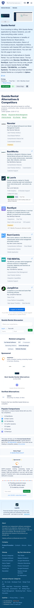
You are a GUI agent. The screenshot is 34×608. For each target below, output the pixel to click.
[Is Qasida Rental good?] (13, 86)
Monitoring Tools (20, 591)
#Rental (24, 117)
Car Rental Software (10, 342)
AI (2, 582)
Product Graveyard (23, 566)
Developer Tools (16, 582)
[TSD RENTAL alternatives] (3, 260)
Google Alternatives (23, 560)
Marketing (25, 586)
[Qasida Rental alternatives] (5, 15)
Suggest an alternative (17, 309)
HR (20, 588)
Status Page (20, 86)
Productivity (17, 586)
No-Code (7, 582)
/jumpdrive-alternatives (8, 286)
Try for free (10, 197)
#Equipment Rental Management (17, 114)
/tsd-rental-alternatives (8, 257)
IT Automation (26, 342)
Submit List (5, 568)
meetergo (16, 467)
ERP (19, 342)
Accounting (5, 588)
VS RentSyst (8, 431)
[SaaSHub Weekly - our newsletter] (24, 3)
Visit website (5, 86)
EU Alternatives (12, 442)
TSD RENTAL (12, 67)
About (29, 545)
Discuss (24, 545)
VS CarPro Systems (10, 424)
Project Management (8, 591)
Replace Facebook (23, 558)
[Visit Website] (32, 151)
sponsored (26, 514)
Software (10, 349)
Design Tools (26, 582)
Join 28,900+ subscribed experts (17, 495)
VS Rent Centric (8, 418)
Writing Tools (26, 588)
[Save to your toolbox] (5, 22)
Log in (3, 328)
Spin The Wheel (17, 602)
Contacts (17, 545)
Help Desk (9, 586)
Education (5, 593)
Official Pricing (6, 83)
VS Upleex (7, 426)
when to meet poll (15, 604)
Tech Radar (21, 555)
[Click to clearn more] (17, 509)
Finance (29, 591)
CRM (3, 586)
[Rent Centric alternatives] (3, 236)
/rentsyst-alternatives (7, 206)
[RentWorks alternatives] (3, 152)
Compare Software (7, 558)
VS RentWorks (8, 416)
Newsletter (5, 571)
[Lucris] (3, 178)
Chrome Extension (7, 560)
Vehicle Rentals (21, 349)
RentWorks (24, 60)
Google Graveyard (23, 568)
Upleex (27, 72)
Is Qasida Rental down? (17, 453)
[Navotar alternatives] (3, 124)
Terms (22, 597)
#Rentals (4, 114)
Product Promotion (8, 545)
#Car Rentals (16, 117)
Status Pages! (6, 563)
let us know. (21, 444)
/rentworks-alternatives (8, 149)
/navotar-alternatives (7, 121)
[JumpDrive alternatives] (3, 289)
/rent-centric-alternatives (8, 233)
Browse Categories (7, 555)
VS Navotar (7, 429)
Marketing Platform (10, 345)
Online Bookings (24, 345)
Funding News (6, 566)
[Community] (27, 3)
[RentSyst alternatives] (3, 209)
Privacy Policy (14, 597)
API (3, 547)
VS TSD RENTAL (9, 421)
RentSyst (4, 62)
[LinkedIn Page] (27, 86)
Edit (3, 76)
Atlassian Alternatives (24, 563)
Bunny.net (16, 601)
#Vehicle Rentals (6, 117)
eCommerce (13, 588)
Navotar (17, 60)
